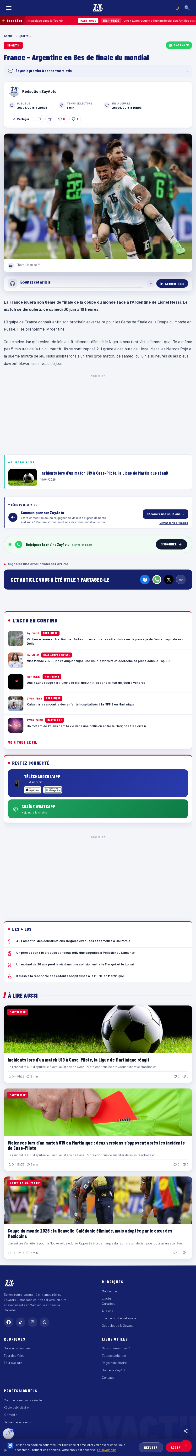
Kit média (10, 1415)
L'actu (106, 1298)
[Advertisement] (98, 413)
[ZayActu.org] (98, 8)
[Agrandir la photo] (98, 196)
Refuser (151, 1447)
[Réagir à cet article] (39, 119)
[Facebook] (145, 579)
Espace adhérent (114, 1355)
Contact (108, 1377)
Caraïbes (108, 1303)
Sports (23, 36)
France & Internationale (119, 1318)
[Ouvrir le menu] (9, 8)
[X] (169, 579)
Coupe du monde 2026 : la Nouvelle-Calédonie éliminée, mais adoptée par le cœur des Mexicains (90, 1233)
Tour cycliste (13, 1363)
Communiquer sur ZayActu (23, 1400)
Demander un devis (17, 1422)
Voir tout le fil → (25, 742)
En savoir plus (106, 1450)
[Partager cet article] (186, 1431)
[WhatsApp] (157, 579)
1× (151, 283)
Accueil (9, 36)
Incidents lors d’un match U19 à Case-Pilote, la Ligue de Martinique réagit (78, 1059)
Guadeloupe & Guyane (117, 1325)
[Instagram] (32, 1322)
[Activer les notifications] (8, 1433)
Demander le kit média (173, 522)
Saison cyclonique (17, 1348)
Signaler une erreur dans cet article (36, 564)
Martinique (109, 1291)
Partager (23, 119)
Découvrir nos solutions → (165, 514)
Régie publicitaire (114, 1363)
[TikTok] (20, 1322)
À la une (107, 1311)
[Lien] (180, 579)
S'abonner (181, 45)
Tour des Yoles (14, 1355)
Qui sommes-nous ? (116, 1348)
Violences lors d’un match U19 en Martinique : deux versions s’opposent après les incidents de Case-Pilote (96, 1145)
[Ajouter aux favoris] (49, 119)
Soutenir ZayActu (114, 1370)
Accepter (178, 1447)
